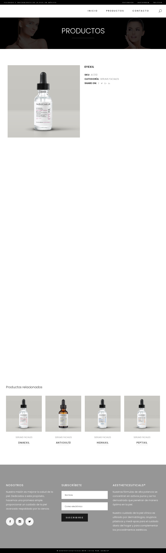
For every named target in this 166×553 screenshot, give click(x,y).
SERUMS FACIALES (109, 79)
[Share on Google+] (105, 83)
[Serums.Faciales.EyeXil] (44, 101)
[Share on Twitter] (102, 83)
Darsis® (105, 551)
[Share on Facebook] (98, 83)
